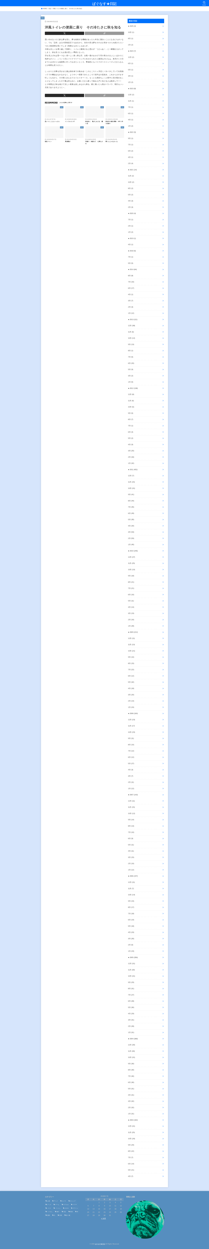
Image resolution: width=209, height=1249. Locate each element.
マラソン (75, 1208)
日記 (50, 8)
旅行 (58, 1211)
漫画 (48, 1215)
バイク (49, 1208)
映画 (71, 1211)
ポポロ (67, 1208)
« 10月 (103, 1218)
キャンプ (72, 1201)
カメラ (64, 1201)
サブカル (66, 1204)
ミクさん (50, 1211)
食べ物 (68, 1215)
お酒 (48, 1201)
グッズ (49, 1204)
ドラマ (75, 1204)
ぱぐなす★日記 (104, 4)
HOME (45, 8)
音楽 (60, 1215)
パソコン (58, 1208)
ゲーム (57, 1204)
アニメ (56, 1201)
